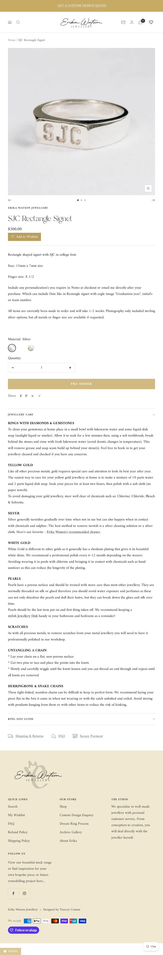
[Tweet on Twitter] (32, 396)
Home (12, 40)
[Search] (18, 22)
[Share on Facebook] (21, 396)
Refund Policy (17, 832)
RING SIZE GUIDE (21, 719)
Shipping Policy (19, 841)
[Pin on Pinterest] (26, 396)
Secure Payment (91, 736)
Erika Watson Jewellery (28, 208)
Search (12, 807)
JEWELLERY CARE (20, 414)
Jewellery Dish (27, 616)
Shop (63, 807)
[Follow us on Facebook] (13, 893)
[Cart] (140, 22)
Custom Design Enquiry (76, 815)
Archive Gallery (71, 832)
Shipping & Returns (29, 736)
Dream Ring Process (74, 824)
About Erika (68, 841)
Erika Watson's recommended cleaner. (74, 532)
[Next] (153, 200)
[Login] (132, 22)
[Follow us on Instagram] (24, 893)
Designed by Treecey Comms (61, 909)
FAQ (61, 736)
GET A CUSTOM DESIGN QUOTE (81, 6)
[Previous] (9, 200)
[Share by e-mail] (39, 396)
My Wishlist (16, 815)
